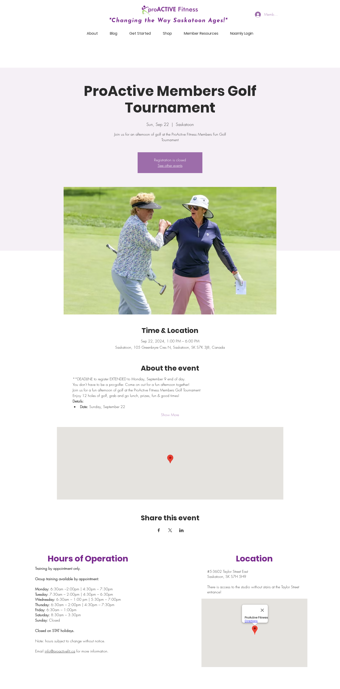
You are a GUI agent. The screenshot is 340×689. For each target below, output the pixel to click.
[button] (92, 33)
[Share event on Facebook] (159, 530)
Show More (170, 414)
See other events (170, 165)
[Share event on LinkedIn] (181, 530)
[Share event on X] (170, 530)
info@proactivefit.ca (60, 651)
